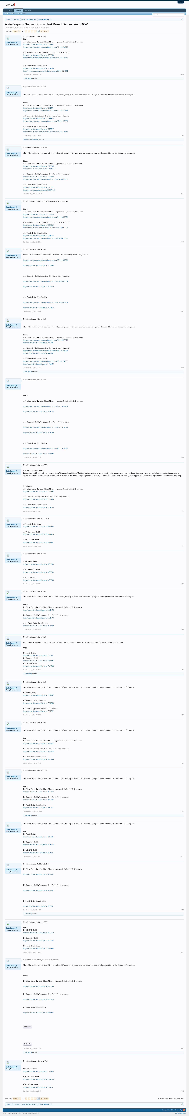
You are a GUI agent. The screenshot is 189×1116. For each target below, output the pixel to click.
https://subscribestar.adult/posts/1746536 (38, 666)
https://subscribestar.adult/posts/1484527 (38, 453)
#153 (182, 715)
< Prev (15, 31)
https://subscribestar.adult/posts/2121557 (38, 1087)
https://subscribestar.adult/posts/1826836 (38, 759)
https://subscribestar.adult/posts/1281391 (38, 108)
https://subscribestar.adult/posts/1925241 (38, 852)
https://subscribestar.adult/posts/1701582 (38, 610)
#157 (182, 910)
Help (172, 1110)
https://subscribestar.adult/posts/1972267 (38, 890)
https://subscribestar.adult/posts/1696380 (38, 625)
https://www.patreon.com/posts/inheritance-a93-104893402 (45, 179)
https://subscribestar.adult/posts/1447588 (38, 364)
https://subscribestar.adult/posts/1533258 (38, 491)
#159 (182, 1048)
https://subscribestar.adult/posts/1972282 (38, 874)
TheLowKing (28, 78)
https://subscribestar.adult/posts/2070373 (38, 999)
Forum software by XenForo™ (21, 1113)
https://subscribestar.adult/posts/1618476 (38, 534)
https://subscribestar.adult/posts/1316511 (38, 187)
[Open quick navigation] (182, 19)
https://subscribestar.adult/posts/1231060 (38, 68)
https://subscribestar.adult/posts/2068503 (38, 1012)
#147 (182, 457)
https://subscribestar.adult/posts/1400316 (38, 307)
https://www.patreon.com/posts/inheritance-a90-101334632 (45, 71)
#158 (182, 952)
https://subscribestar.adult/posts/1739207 (38, 655)
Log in (181, 2)
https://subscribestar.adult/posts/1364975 (38, 214)
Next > (46, 31)
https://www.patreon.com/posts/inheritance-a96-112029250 (45, 448)
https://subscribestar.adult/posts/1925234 (38, 844)
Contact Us (165, 1110)
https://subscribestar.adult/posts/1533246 (38, 499)
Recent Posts (21, 13)
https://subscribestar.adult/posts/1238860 (38, 55)
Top (181, 1110)
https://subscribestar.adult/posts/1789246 (38, 703)
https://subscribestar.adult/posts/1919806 (38, 837)
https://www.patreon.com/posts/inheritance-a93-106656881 (45, 238)
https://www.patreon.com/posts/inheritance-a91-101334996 (45, 47)
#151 (182, 629)
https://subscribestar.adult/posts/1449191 (38, 342)
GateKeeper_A (35, 27)
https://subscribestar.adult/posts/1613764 (38, 526)
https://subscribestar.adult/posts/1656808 (38, 564)
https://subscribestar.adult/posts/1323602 (38, 176)
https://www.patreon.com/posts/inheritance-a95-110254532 (45, 361)
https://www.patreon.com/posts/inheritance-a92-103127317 (45, 110)
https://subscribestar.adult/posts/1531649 (38, 507)
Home (10, 10)
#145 (182, 311)
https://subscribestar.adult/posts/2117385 (38, 1071)
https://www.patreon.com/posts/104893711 (39, 168)
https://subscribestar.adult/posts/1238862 (38, 44)
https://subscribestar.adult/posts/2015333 (38, 948)
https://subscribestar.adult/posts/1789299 (38, 711)
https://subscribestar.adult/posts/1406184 (38, 265)
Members (28, 10)
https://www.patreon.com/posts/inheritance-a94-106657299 (45, 227)
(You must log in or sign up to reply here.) (171, 1098)
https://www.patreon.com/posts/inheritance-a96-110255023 (45, 350)
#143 (182, 193)
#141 (182, 74)
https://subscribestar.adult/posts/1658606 (38, 580)
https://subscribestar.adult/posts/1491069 (38, 432)
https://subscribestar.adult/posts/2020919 (38, 932)
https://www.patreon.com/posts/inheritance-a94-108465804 (45, 302)
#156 (182, 856)
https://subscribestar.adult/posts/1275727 (38, 129)
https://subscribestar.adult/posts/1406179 (38, 286)
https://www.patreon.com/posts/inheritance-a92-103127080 (45, 121)
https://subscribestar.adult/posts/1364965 (38, 225)
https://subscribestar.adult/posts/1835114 (38, 751)
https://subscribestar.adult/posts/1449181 (38, 353)
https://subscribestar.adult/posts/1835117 (38, 743)
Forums (18, 10)
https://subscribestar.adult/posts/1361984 (38, 235)
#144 (182, 242)
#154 (182, 763)
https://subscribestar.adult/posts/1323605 (38, 166)
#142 (182, 135)
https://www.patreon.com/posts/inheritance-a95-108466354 (45, 281)
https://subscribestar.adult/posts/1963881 (38, 906)
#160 (182, 1091)
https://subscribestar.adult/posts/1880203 (38, 799)
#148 (182, 511)
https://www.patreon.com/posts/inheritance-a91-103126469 (45, 131)
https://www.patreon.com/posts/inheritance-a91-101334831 (45, 57)
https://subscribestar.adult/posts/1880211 (38, 807)
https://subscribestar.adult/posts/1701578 (38, 618)
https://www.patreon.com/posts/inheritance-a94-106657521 (45, 217)
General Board (18, 27)
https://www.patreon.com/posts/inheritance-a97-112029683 (45, 427)
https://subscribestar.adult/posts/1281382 (38, 118)
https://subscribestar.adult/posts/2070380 (38, 986)
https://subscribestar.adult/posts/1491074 (38, 411)
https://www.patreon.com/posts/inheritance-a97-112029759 (45, 406)
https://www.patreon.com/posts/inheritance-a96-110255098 (45, 340)
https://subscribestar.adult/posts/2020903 (38, 940)
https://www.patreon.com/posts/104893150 (39, 190)
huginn (26, 139)
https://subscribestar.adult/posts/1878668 (38, 791)
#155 (182, 811)
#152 (182, 670)
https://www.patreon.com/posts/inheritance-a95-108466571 (45, 260)
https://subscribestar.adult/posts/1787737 (38, 695)
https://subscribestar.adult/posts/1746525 (38, 660)
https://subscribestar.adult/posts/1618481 (38, 542)
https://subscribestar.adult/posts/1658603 (38, 572)
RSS (184, 1110)
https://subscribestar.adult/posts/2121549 (38, 1079)
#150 (182, 584)
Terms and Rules (180, 1113)
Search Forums (10, 13)
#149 (182, 546)
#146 (182, 367)
